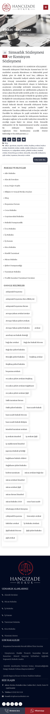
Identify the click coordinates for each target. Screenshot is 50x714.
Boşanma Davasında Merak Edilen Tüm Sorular (23, 646)
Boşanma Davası (12, 204)
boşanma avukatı (13, 371)
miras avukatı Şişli (13, 487)
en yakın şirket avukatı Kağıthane (20, 386)
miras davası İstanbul (15, 494)
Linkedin (20, 704)
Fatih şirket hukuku (14, 407)
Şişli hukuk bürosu (13, 530)
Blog (6, 143)
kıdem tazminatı (13, 473)
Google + (19, 139)
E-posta (24, 139)
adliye (7, 145)
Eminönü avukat (13, 148)
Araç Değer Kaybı (12, 186)
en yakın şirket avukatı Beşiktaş (19, 379)
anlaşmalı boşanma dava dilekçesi (20, 299)
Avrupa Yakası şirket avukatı (17, 321)
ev (11, 150)
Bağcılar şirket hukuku (15, 350)
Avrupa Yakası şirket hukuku (18, 328)
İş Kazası (9, 241)
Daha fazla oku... (40, 160)
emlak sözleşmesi (31, 148)
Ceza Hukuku (10, 210)
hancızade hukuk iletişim (16, 422)
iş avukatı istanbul (13, 436)
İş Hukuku (9, 235)
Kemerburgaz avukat (15, 153)
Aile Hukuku (10, 173)
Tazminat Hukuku (13, 272)
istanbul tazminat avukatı (16, 429)
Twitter (9, 139)
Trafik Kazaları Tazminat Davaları (20, 278)
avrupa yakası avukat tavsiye (18, 313)
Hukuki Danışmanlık (14, 222)
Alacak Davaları (11, 179)
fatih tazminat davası (14, 400)
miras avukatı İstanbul (15, 480)
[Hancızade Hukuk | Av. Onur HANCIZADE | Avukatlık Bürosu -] (18, 7)
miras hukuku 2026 (14, 502)
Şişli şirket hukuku (34, 530)
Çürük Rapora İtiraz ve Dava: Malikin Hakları (22, 676)
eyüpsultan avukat (18, 150)
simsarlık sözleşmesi (38, 153)
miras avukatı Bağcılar (34, 473)
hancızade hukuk (34, 407)
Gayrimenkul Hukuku (14, 216)
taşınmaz (14, 155)
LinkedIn (14, 139)
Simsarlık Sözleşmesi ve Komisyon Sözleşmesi (23, 56)
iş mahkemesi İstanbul (15, 444)
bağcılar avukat (12, 342)
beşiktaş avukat (34, 145)
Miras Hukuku (11, 259)
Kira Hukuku (10, 247)
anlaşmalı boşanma (14, 292)
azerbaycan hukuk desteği (17, 335)
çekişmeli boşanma (14, 516)
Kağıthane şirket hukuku (16, 465)
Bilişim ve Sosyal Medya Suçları (18, 192)
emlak (22, 148)
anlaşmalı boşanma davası (17, 306)
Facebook (4, 139)
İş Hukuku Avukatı (31, 523)
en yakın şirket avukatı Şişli (17, 393)
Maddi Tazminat (12, 253)
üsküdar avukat (12, 523)
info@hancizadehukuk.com (19, 696)
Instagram (16, 704)
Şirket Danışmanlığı (13, 265)
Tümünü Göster (11, 636)
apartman (13, 145)
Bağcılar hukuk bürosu (33, 342)
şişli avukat (6, 155)
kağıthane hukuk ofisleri (16, 458)
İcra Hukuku (10, 229)
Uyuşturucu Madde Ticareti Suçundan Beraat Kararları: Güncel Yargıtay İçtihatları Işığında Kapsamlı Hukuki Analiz (25, 656)
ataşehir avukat (22, 145)
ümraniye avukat (24, 155)
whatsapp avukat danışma (17, 509)
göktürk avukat (31, 150)
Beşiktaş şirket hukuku (15, 364)
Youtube (12, 704)
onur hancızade (33, 502)
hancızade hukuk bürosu (16, 415)
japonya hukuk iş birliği (15, 451)
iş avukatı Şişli (31, 436)
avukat (37, 328)
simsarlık (27, 153)
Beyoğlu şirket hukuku (15, 357)
